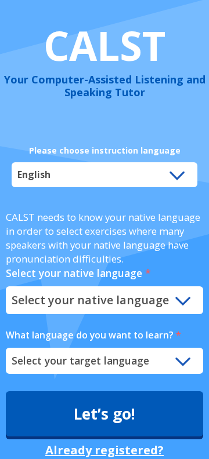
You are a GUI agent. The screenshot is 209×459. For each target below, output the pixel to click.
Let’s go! (104, 413)
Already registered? (104, 450)
